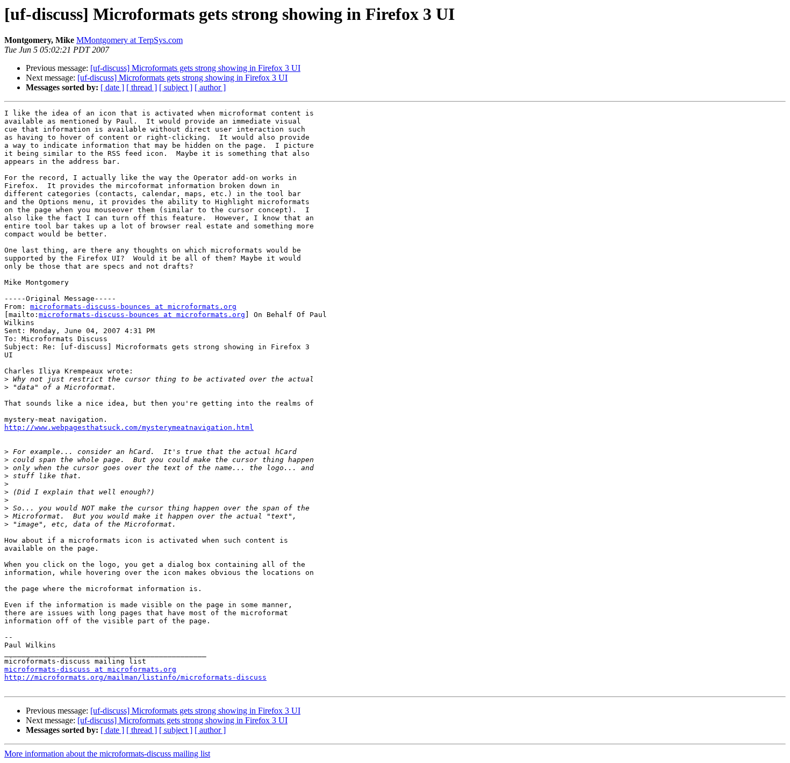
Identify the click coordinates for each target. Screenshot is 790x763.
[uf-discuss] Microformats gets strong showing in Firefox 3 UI (195, 68)
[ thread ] (141, 87)
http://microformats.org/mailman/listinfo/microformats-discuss (135, 677)
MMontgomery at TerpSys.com (129, 40)
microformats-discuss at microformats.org (90, 669)
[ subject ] (175, 87)
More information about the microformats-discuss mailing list (107, 753)
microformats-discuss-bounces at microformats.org (133, 307)
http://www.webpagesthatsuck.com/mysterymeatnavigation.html (129, 427)
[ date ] (112, 87)
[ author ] (210, 87)
